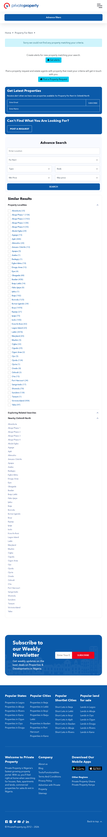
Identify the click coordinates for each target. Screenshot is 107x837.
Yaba (10, 611)
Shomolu (12, 596)
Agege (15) (17, 235)
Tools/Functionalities (48, 772)
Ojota (10, 572)
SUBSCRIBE (92, 103)
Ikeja (10, 506)
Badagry (11, 471)
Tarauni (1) (16, 396)
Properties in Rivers (14, 711)
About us (43, 764)
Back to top (93, 821)
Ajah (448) (16, 239)
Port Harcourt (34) (20, 380)
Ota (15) (16, 376)
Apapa (11, 463)
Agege (11, 448)
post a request (19, 128)
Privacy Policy (45, 780)
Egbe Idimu (13, 475)
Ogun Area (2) (18, 352)
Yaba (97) (16, 404)
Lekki (10, 541)
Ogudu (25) (17, 348)
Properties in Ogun (14, 719)
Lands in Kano (87, 732)
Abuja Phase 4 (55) (20, 227)
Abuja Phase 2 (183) (21, 219)
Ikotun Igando (14, 514)
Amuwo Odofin (15, 459)
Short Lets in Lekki (64, 711)
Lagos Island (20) (19, 328)
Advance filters (53, 17)
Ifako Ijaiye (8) (18, 287)
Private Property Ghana (83, 781)
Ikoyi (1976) (17, 307)
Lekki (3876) (17, 332)
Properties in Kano (14, 715)
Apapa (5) (16, 251)
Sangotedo (13, 592)
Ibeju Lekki (12, 494)
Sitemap (42, 793)
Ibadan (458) (17, 279)
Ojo (9, 565)
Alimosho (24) (18, 243)
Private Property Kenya (83, 784)
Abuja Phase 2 (14, 432)
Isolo (10, 530)
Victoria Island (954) (21, 400)
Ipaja (10, 526)
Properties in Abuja (14, 706)
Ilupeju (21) (17, 311)
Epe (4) (15, 271)
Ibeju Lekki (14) (18, 283)
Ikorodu (11, 510)
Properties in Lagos (14, 702)
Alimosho (12, 455)
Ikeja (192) (16, 295)
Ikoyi (10, 518)
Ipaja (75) (16, 316)
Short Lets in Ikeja (64, 707)
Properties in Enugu (15, 727)
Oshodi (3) (16, 372)
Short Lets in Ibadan (65, 723)
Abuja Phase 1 (14, 428)
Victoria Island (14, 608)
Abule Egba (13, 444)
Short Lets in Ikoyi (64, 715)
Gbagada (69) (18, 275)
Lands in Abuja (87, 711)
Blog (40, 768)
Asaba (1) (16, 255)
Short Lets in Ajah (64, 719)
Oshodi (11, 580)
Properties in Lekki (39, 706)
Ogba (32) (16, 344)
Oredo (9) (16, 368)
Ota (9, 584)
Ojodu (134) (17, 360)
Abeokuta (12, 424)
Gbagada (12, 487)
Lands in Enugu (88, 723)
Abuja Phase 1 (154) (21, 215)
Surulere (11, 600)
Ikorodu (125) (18, 299)
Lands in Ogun (87, 719)
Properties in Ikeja (39, 702)
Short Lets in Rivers (64, 732)
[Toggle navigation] (99, 6)
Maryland (12, 545)
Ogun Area (13, 561)
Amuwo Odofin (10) (21, 247)
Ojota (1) (16, 364)
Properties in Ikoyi (39, 711)
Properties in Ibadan (40, 723)
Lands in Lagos (87, 707)
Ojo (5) (15, 356)
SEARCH (53, 186)
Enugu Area (13, 479)
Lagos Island (13, 537)
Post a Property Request (54, 79)
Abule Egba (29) (19, 231)
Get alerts (54, 60)
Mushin (11, 549)
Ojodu (11, 569)
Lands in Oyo (87, 715)
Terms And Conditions (49, 776)
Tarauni (11, 604)
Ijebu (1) (15, 291)
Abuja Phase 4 (14, 440)
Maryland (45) (18, 336)
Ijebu (10, 502)
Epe (9, 483)
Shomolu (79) (18, 388)
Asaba (10, 467)
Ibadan (11, 491)
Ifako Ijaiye (12, 498)
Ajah (10, 452)
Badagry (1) (17, 259)
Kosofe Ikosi (13, 533)
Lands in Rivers (87, 728)
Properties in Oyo (14, 723)
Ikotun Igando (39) (20, 303)
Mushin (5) (16, 340)
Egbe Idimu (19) (19, 263)
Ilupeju (11, 522)
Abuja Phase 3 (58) (20, 223)
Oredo (11, 576)
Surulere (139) (18, 392)
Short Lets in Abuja (64, 728)
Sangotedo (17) (19, 384)
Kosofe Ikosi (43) (19, 324)
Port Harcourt (14, 588)
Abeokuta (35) (18, 210)
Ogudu (11, 557)
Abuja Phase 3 (14, 436)
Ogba (10, 553)
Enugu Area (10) (19, 267)
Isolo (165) (16, 320)
